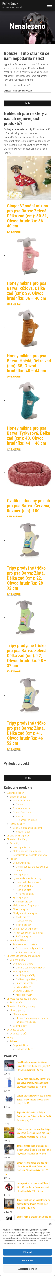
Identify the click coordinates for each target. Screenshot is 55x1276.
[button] (50, 1223)
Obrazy (19, 804)
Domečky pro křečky (23, 963)
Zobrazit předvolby (27, 1269)
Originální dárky (20, 1045)
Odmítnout (27, 1260)
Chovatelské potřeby (17, 839)
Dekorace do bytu (15, 1029)
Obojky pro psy (23, 917)
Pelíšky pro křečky (22, 987)
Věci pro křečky (17, 959)
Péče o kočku (16, 1002)
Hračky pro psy (20, 874)
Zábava (13, 1041)
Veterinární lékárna (19, 940)
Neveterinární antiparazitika (29, 948)
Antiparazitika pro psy (29, 952)
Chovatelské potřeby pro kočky (22, 998)
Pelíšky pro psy (23, 936)
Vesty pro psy (20, 1025)
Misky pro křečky (24, 994)
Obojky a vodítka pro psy (25, 913)
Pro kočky (15, 843)
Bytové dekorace (18, 796)
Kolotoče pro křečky (25, 975)
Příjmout (27, 1252)
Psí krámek (10, 3)
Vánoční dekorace (28, 820)
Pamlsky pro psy (24, 901)
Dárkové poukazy (24, 1049)
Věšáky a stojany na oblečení (27, 827)
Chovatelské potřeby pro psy (21, 1006)
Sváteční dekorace (22, 812)
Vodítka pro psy (23, 924)
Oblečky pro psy (18, 1010)
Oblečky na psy (20, 909)
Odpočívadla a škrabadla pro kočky (30, 855)
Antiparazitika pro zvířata (25, 944)
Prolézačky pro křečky (27, 979)
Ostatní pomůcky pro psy (25, 928)
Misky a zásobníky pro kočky (27, 851)
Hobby (10, 1037)
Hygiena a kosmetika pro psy (27, 878)
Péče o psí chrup (24, 886)
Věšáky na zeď (23, 831)
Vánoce (20, 816)
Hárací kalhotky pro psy (27, 882)
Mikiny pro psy (20, 1014)
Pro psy (13, 858)
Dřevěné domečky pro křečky (30, 967)
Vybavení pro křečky (23, 991)
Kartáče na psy (26, 893)
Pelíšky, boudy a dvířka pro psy (28, 932)
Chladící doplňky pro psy (19, 835)
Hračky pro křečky (22, 971)
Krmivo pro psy (20, 897)
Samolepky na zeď (22, 808)
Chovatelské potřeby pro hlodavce (23, 955)
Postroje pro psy (24, 921)
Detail (17, 231)
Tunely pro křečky (24, 983)
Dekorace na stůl (18, 1033)
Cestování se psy (21, 862)
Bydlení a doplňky (15, 792)
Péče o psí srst (23, 889)
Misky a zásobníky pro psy (26, 905)
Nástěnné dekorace (22, 800)
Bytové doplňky (17, 823)
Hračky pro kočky (21, 847)
